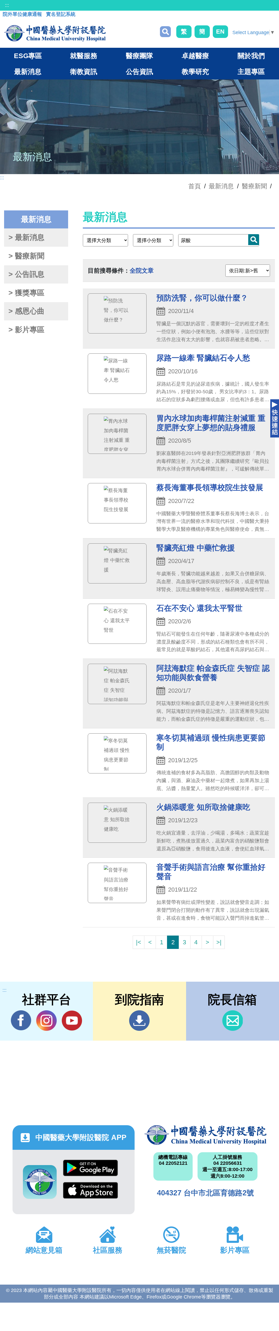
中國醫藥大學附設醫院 (205, 1135)
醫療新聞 (254, 186)
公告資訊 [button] (139, 71)
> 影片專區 (26, 330)
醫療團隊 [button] (139, 55)
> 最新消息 (26, 237)
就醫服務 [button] (83, 55)
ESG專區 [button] (28, 55)
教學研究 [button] (195, 71)
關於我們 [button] (251, 55)
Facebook (21, 1020)
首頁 (194, 186)
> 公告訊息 (26, 274)
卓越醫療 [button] (195, 55)
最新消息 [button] (27, 71)
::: (7, 5)
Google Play (90, 1171)
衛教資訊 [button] (83, 71)
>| (219, 942)
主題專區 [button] (251, 71)
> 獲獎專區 (26, 293)
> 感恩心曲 (26, 311)
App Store (90, 1193)
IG (46, 1020)
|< (138, 942)
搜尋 (165, 31)
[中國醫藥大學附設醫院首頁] (55, 33)
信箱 (232, 1020)
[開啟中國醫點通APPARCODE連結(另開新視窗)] (40, 1182)
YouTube (72, 1020)
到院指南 (139, 1020)
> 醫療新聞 (26, 256)
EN (220, 31)
